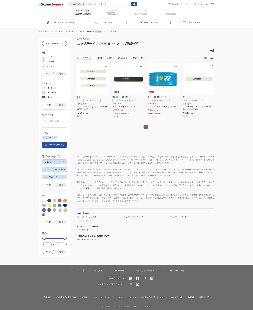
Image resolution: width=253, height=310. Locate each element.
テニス (49, 31)
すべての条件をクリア (54, 43)
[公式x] (130, 278)
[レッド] (155, 97)
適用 (61, 74)
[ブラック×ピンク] (126, 97)
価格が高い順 (138, 58)
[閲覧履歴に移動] (195, 4)
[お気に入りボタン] (106, 66)
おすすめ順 (87, 58)
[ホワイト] (120, 97)
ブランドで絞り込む (56, 145)
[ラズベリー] (184, 97)
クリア (48, 74)
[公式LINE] (137, 284)
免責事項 (85, 297)
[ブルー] (149, 97)
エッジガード (79, 31)
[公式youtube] (151, 278)
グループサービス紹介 (175, 270)
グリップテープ (110, 195)
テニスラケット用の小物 (196, 185)
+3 (165, 97)
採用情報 (202, 297)
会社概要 (191, 297)
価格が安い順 (122, 58)
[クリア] (78, 97)
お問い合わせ (119, 270)
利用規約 (47, 297)
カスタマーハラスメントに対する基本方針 (135, 297)
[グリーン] (117, 97)
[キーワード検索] (134, 4)
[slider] (43, 238)
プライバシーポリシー (102, 297)
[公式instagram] (144, 278)
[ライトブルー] (123, 97)
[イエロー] (161, 97)
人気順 (99, 58)
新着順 (109, 58)
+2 (130, 97)
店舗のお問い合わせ (144, 270)
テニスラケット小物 (63, 31)
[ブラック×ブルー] (113, 97)
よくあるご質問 (95, 270)
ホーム (41, 31)
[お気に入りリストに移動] (201, 4)
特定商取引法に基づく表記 (66, 297)
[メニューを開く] (212, 4)
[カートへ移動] (206, 4)
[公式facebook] (137, 278)
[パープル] (158, 97)
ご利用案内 (73, 270)
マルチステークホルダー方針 (171, 297)
